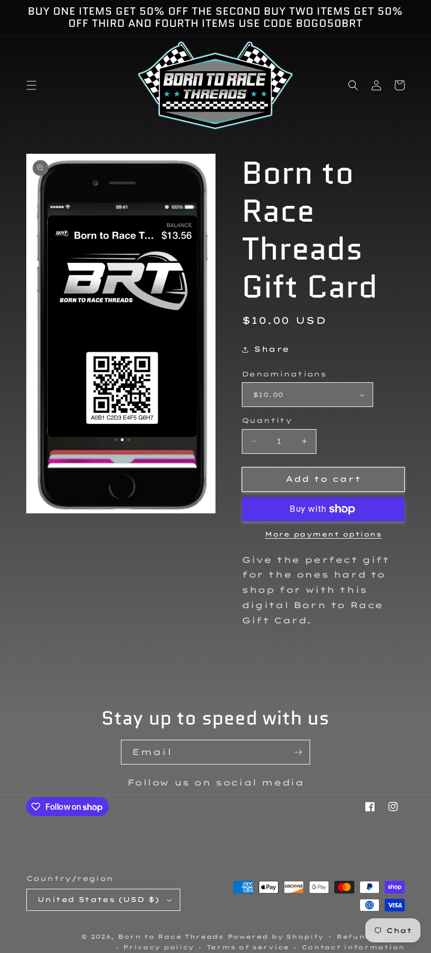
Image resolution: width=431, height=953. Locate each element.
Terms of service (248, 947)
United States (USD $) (98, 899)
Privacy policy (158, 947)
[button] (31, 85)
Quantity (267, 420)
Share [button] (272, 349)
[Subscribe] (298, 752)
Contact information (353, 947)
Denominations (284, 374)
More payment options (323, 534)
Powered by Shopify (276, 936)
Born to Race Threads (171, 936)
